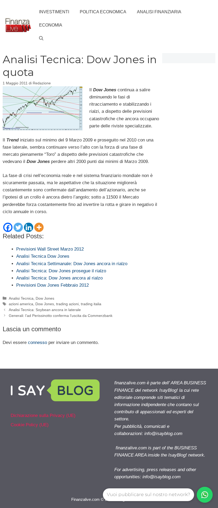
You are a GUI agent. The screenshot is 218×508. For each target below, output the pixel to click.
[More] (39, 227)
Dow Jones (45, 298)
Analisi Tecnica (21, 298)
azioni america (21, 304)
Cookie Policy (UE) (30, 424)
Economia (50, 25)
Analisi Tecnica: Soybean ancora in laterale (45, 310)
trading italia (91, 304)
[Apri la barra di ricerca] (41, 38)
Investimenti (54, 12)
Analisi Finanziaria (159, 12)
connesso (37, 342)
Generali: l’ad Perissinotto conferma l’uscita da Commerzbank (60, 315)
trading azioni (67, 304)
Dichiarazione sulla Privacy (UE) (43, 415)
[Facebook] (7, 227)
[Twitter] (18, 227)
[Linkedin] (28, 227)
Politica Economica (103, 12)
